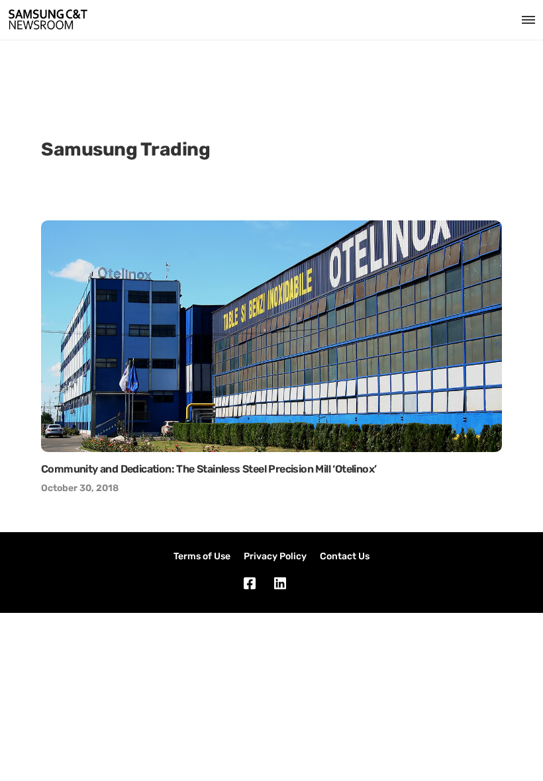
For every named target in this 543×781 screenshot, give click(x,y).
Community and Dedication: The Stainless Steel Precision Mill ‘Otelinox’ (208, 469)
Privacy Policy (275, 556)
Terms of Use (201, 556)
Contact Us (345, 556)
